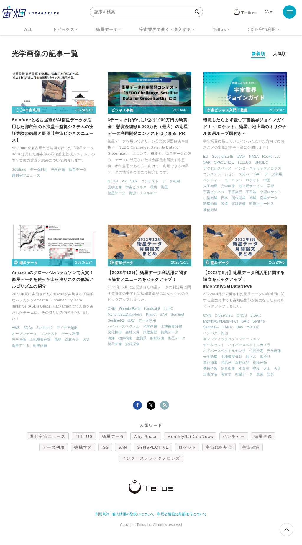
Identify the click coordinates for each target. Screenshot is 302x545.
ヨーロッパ (233, 180)
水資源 (244, 368)
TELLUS (244, 162)
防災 (270, 374)
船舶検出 (157, 338)
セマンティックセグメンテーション (231, 339)
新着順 (258, 53)
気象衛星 (228, 368)
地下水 (251, 357)
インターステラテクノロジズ (258, 168)
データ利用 (38, 169)
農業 (259, 374)
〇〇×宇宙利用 (262, 29)
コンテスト (150, 181)
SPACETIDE (224, 162)
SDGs (28, 328)
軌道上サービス (261, 204)
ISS (105, 447)
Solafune (19, 169)
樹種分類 (260, 362)
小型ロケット (270, 192)
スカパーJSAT (250, 174)
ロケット (253, 180)
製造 (224, 204)
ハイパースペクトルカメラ (249, 345)
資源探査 (132, 344)
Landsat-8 (152, 309)
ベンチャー (212, 180)
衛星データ (107, 29)
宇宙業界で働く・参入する (165, 29)
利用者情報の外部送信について (182, 514)
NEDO (113, 181)
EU (205, 156)
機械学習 (210, 368)
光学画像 (58, 169)
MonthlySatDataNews (125, 315)
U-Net (228, 327)
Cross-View (224, 315)
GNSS (242, 315)
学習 (270, 186)
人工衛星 (210, 186)
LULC (168, 309)
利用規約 (102, 514)
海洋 (111, 338)
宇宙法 (251, 192)
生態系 (141, 338)
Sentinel (177, 315)
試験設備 (239, 204)
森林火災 (72, 340)
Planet (151, 315)
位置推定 (256, 351)
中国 (266, 180)
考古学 (226, 374)
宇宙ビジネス (136, 187)
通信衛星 (210, 210)
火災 (86, 340)
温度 (256, 368)
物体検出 (125, 338)
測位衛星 (239, 198)
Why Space (146, 436)
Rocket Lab (271, 156)
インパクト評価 (215, 333)
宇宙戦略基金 (219, 447)
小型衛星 (210, 198)
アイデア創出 (67, 328)
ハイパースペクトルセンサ (224, 351)
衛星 (164, 187)
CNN (112, 309)
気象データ (169, 332)
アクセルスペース (217, 168)
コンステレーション (219, 174)
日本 (224, 198)
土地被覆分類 (40, 340)
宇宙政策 (251, 447)
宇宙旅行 (235, 192)
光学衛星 (210, 357)
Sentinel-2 (44, 328)
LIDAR (255, 315)
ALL (28, 29)
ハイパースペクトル (123, 326)
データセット (213, 345)
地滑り (265, 357)
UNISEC (261, 162)
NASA (254, 156)
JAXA (241, 156)
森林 (57, 340)
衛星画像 (210, 204)
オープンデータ (24, 334)
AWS (16, 328)
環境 (153, 187)
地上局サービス (251, 186)
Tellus (219, 29)
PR (124, 181)
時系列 (226, 362)
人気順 (279, 53)
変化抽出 (115, 332)
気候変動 (150, 332)
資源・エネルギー (143, 193)
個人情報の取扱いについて (133, 514)
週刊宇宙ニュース (26, 175)
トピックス (63, 29)
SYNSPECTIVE (153, 447)
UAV (131, 320)
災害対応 (210, 374)
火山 (266, 368)
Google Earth (222, 156)
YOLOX (253, 327)
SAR (133, 181)
